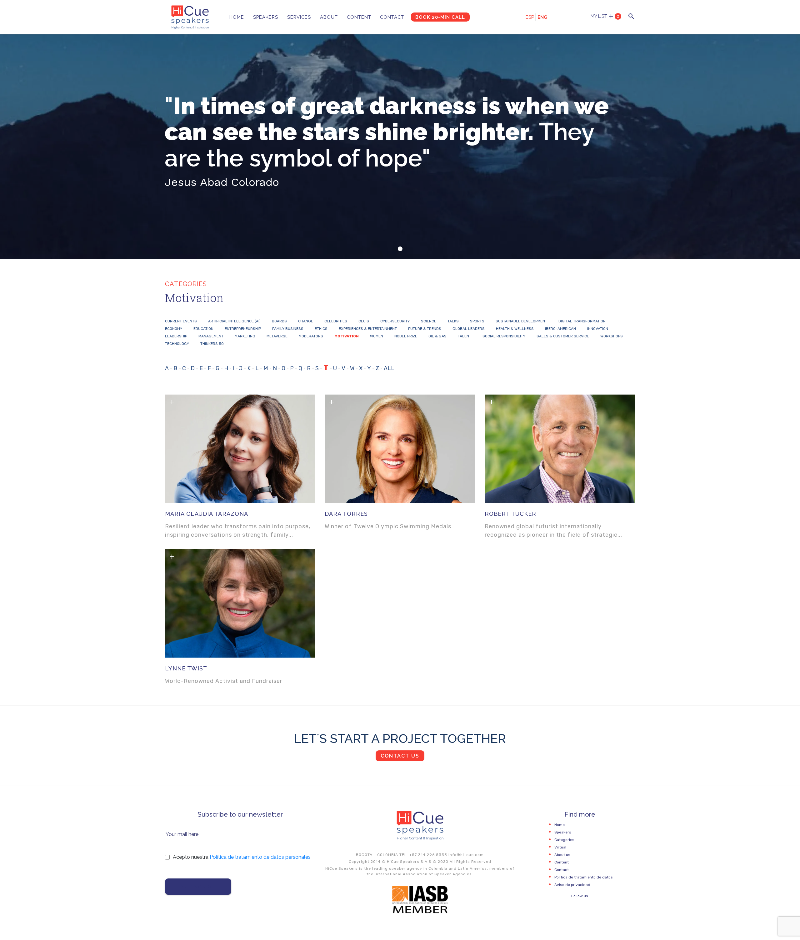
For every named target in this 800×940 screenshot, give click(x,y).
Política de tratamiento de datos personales (260, 857)
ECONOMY (173, 328)
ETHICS (321, 328)
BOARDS (279, 321)
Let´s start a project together (400, 738)
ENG (543, 17)
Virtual (560, 847)
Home (236, 17)
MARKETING (245, 336)
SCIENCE (428, 321)
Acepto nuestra (242, 857)
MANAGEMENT (210, 336)
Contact (392, 17)
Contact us (400, 756)
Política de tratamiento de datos (583, 877)
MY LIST (605, 16)
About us (562, 855)
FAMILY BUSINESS (287, 328)
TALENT (464, 336)
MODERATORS (311, 336)
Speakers (265, 17)
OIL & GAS (437, 336)
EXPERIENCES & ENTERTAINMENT (368, 328)
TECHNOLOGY (177, 343)
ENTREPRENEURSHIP (243, 328)
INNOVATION (597, 328)
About (329, 17)
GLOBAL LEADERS (468, 328)
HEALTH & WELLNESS (515, 328)
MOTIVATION (346, 336)
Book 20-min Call (440, 17)
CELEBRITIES (335, 321)
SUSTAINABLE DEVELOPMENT (521, 321)
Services (299, 17)
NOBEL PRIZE (405, 336)
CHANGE (305, 321)
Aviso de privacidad (572, 885)
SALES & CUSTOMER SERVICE (563, 336)
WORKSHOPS (611, 336)
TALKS (453, 321)
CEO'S (363, 321)
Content (359, 17)
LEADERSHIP (176, 336)
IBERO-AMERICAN (560, 328)
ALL (389, 368)
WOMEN (376, 336)
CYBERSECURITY (395, 321)
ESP (530, 17)
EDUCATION (203, 328)
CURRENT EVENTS (181, 321)
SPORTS (477, 321)
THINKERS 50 (212, 343)
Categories (564, 840)
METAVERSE (277, 336)
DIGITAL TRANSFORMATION (582, 321)
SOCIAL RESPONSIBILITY (503, 336)
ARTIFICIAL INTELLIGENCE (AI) (234, 321)
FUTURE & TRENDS (424, 328)
